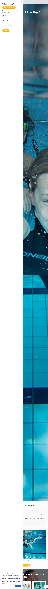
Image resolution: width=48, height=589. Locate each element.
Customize (5, 585)
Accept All (18, 585)
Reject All (11, 585)
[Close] (21, 1)
